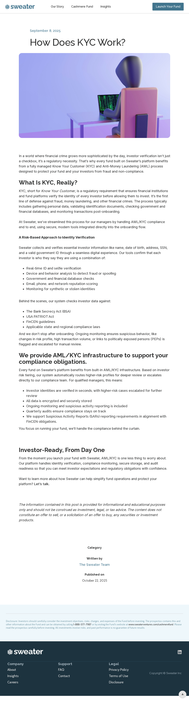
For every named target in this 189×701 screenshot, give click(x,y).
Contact (64, 676)
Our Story (57, 6)
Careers (12, 682)
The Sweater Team (94, 565)
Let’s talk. (41, 484)
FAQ (61, 670)
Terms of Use (118, 676)
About (11, 670)
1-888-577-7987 (82, 624)
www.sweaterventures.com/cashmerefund (150, 624)
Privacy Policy (119, 670)
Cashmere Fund (82, 6)
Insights (105, 6)
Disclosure (116, 682)
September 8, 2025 (45, 31)
